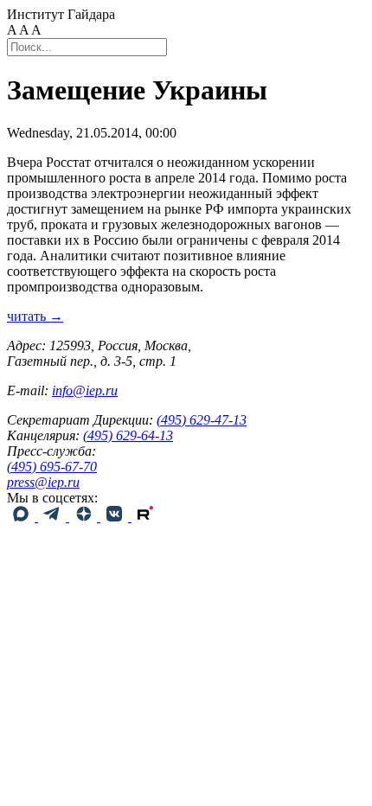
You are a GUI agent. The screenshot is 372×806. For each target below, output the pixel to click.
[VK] (115, 516)
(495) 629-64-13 (128, 435)
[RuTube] (145, 516)
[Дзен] (84, 516)
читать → (35, 316)
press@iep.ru (43, 482)
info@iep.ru (85, 390)
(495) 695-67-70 (52, 466)
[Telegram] (53, 516)
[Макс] (22, 516)
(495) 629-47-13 (202, 420)
